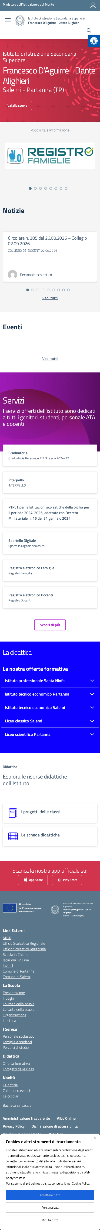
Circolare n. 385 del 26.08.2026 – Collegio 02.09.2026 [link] (47, 240)
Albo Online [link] (66, 1118)
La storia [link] (9, 1020)
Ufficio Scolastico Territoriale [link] (24, 949)
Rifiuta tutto (50, 1219)
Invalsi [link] (8, 965)
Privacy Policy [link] (14, 1126)
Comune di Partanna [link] (18, 971)
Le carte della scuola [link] (18, 1009)
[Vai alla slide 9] (68, 290)
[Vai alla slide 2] (35, 188)
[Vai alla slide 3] (40, 188)
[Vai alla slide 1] (30, 188)
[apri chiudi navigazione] (8, 20)
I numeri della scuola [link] (18, 1004)
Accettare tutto (50, 1194)
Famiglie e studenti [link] (17, 1042)
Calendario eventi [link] (16, 1090)
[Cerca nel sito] (89, 31)
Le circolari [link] (11, 1096)
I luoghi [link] (8, 998)
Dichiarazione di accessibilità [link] (55, 1126)
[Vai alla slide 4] (45, 188)
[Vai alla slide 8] (66, 188)
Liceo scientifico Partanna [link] (27, 734)
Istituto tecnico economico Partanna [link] (37, 694)
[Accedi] (93, 5)
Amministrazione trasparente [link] (26, 1118)
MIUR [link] (7, 938)
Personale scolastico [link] (18, 1036)
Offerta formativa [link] (16, 1063)
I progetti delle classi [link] (18, 1069)
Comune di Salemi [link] (16, 976)
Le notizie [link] (10, 1085)
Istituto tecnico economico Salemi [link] (35, 707)
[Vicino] (95, 1138)
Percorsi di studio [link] (16, 1047)
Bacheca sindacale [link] (17, 1105)
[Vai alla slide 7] (61, 188)
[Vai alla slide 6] (55, 188)
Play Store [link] (69, 879)
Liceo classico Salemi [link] (23, 721)
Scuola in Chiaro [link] (15, 954)
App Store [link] (35, 879)
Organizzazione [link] (14, 1015)
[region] (50, 1182)
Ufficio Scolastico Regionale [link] (24, 943)
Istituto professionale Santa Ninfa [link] (35, 680)
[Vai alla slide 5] (50, 188)
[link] (94, 41)
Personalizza (50, 1207)
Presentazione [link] (14, 992)
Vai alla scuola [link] (17, 105)
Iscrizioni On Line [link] (16, 960)
